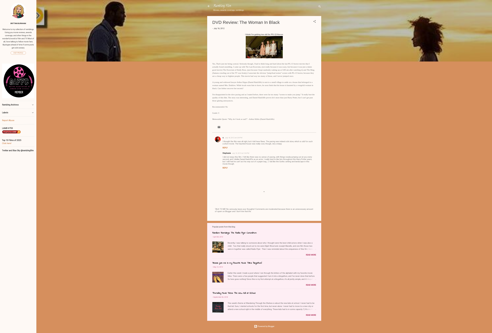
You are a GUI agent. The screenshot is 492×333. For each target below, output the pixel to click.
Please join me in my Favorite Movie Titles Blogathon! (237, 263)
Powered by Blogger (265, 326)
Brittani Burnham (18, 23)
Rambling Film (222, 6)
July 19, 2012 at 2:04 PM (240, 153)
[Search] (319, 7)
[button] (314, 22)
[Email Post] (219, 128)
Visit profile (18, 53)
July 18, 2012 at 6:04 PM (233, 138)
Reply (225, 148)
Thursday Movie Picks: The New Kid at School (233, 293)
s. (223, 137)
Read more (311, 255)
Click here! (7, 143)
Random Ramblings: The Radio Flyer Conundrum (234, 233)
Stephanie (227, 153)
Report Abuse (8, 120)
